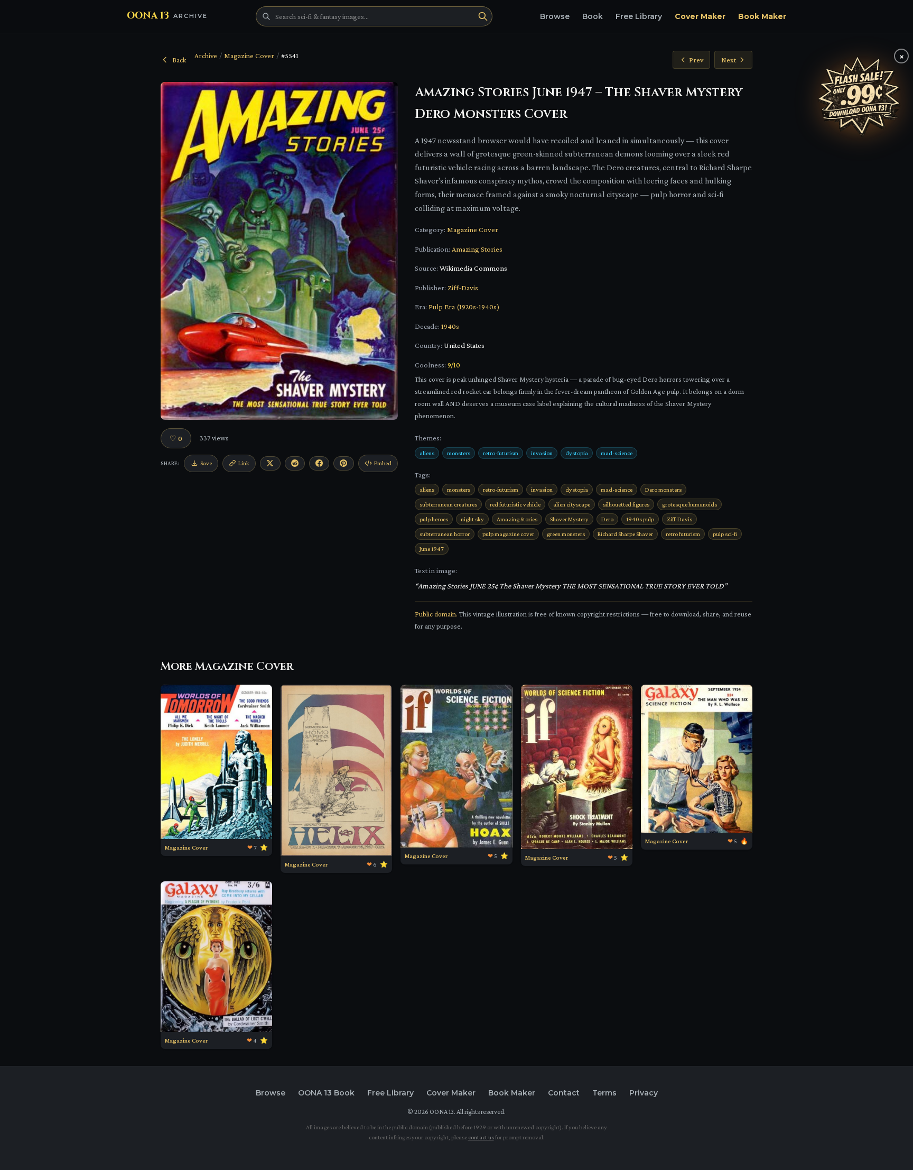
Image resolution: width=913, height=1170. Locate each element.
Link (243, 463)
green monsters (566, 534)
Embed (383, 463)
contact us (481, 1137)
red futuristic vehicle (515, 504)
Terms (604, 1093)
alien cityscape (571, 504)
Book (592, 16)
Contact (564, 1093)
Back (179, 60)
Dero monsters (663, 489)
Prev (696, 60)
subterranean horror (445, 534)
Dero (607, 519)
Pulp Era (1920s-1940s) (463, 306)
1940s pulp (640, 519)
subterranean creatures (448, 504)
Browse (555, 16)
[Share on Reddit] (295, 463)
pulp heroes (434, 519)
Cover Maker (700, 16)
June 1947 (432, 548)
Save (206, 463)
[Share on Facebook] (319, 463)
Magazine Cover (249, 55)
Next (728, 60)
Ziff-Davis (463, 287)
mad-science (616, 453)
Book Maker (762, 16)
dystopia (576, 453)
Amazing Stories (477, 249)
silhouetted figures (626, 504)
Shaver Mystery (569, 519)
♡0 (176, 438)
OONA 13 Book (326, 1093)
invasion (542, 453)
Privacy (643, 1093)
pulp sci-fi (725, 534)
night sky (472, 519)
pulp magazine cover (508, 534)
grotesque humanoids (689, 504)
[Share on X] (270, 463)
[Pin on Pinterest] (343, 463)
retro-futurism (500, 453)
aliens (427, 453)
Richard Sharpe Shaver (625, 534)
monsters (458, 453)
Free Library (639, 16)
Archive (205, 55)
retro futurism (683, 534)
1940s (450, 326)
